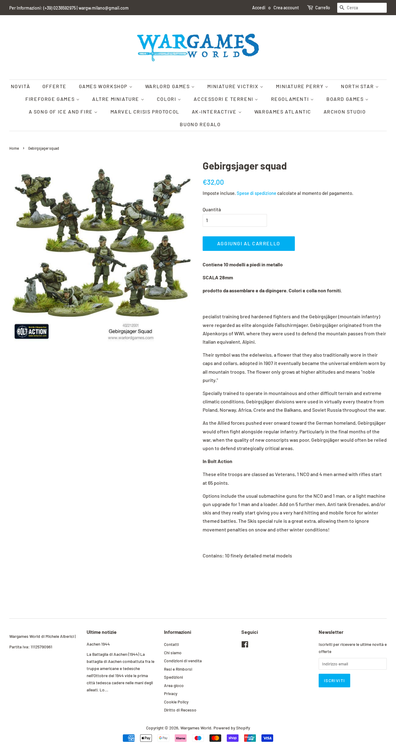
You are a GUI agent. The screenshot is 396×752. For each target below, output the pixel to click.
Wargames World (195, 727)
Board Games (345, 99)
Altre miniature (116, 99)
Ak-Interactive (215, 111)
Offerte (54, 86)
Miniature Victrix (233, 86)
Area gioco (174, 685)
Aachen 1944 (98, 644)
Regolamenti (290, 99)
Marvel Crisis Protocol (144, 111)
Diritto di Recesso (180, 709)
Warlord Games (168, 86)
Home (14, 148)
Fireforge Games (50, 99)
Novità (20, 86)
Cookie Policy (176, 701)
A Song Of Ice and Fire (61, 111)
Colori (167, 99)
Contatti (171, 644)
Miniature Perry (300, 86)
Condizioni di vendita (183, 660)
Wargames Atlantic (282, 111)
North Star (358, 86)
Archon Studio (345, 111)
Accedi (258, 7)
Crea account (286, 7)
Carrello (322, 7)
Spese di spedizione (256, 193)
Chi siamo (173, 652)
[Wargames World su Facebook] (244, 645)
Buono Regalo (200, 124)
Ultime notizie (102, 632)
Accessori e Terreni (224, 99)
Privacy (170, 693)
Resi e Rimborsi (178, 669)
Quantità (212, 209)
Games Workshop (104, 86)
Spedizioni (173, 677)
